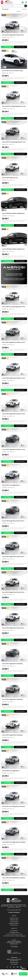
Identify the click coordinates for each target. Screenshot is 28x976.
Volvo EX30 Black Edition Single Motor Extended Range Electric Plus (13, 214)
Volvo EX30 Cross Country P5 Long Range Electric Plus (12, 71)
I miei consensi (14, 964)
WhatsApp (8, 47)
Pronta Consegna (14, 921)
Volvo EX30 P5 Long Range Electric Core (14, 106)
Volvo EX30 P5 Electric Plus (10, 177)
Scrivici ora (22, 935)
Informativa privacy (14, 960)
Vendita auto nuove (14, 918)
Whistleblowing (14, 957)
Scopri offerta (21, 47)
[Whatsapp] (22, 2)
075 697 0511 (15, 930)
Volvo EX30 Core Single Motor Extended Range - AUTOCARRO (14, 807)
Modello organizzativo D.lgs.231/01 (14, 959)
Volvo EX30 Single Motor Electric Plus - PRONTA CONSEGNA (13, 521)
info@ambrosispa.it (15, 932)
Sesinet (15, 946)
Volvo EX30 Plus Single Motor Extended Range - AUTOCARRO (13, 843)
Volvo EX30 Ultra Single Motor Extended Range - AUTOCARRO (14, 878)
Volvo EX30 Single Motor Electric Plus (13, 35)
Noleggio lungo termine (14, 923)
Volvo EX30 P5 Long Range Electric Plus (13, 306)
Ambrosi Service (14, 925)
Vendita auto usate (14, 919)
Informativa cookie (14, 962)
